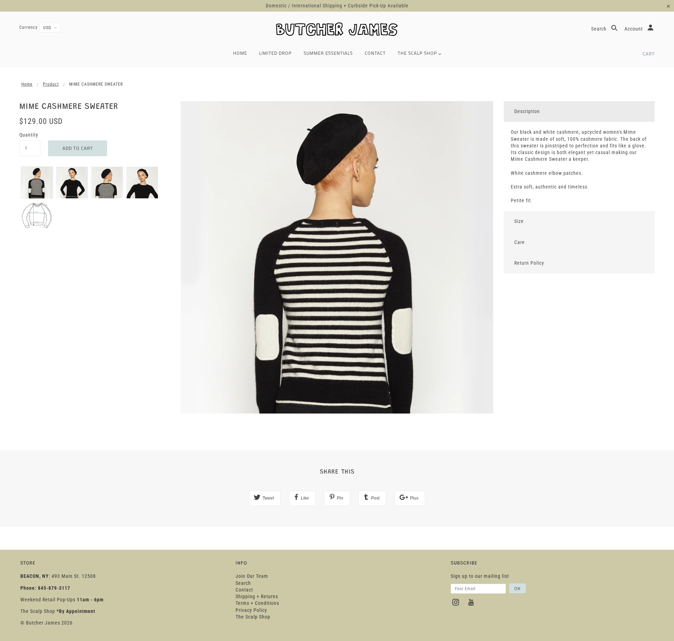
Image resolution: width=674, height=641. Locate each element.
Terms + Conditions (257, 603)
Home (27, 84)
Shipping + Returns (257, 596)
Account (634, 29)
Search (599, 29)
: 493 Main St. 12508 (58, 576)
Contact (244, 590)
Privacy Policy (251, 610)
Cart (649, 53)
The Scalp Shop (253, 617)
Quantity (28, 135)
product (51, 84)
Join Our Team (252, 576)
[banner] (337, 30)
